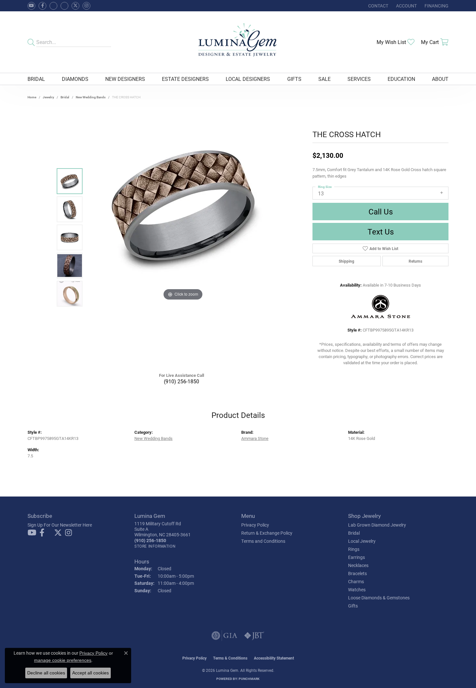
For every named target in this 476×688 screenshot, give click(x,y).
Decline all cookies (46, 672)
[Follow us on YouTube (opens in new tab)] (31, 6)
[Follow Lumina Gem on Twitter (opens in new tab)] (75, 6)
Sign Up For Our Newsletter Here (60, 525)
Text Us (381, 231)
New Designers (125, 78)
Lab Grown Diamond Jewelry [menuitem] (377, 525)
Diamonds (75, 78)
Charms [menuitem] (356, 581)
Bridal (36, 78)
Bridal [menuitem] (354, 533)
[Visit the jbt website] (254, 636)
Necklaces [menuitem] (358, 565)
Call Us (380, 211)
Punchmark (249, 678)
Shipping (346, 261)
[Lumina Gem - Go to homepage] (238, 42)
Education (401, 78)
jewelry (48, 97)
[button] (406, 5)
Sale (324, 78)
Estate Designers (185, 78)
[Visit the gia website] (224, 636)
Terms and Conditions (263, 541)
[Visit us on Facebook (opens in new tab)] (53, 6)
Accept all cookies (90, 672)
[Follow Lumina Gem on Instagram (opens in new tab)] (86, 6)
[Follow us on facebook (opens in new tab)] (42, 6)
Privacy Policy (255, 525)
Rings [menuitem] (353, 549)
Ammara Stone (254, 438)
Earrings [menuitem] (356, 557)
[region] (183, 237)
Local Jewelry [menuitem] (362, 541)
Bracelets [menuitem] (357, 573)
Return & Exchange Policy (266, 533)
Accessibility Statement (274, 658)
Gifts (294, 78)
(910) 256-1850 (181, 381)
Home (32, 97)
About (440, 78)
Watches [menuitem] (357, 589)
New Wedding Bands (91, 97)
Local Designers (248, 78)
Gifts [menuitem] (353, 606)
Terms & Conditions (230, 658)
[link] (377, 5)
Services (359, 78)
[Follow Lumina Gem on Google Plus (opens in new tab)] (64, 6)
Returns (415, 261)
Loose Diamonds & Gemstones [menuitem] (379, 598)
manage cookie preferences (62, 660)
